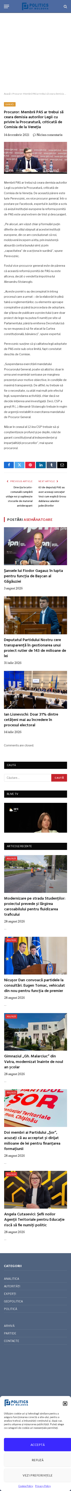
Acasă (7, 93)
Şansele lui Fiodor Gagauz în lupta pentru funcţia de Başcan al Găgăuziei (33, 576)
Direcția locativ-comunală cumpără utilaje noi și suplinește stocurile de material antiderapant (19, 496)
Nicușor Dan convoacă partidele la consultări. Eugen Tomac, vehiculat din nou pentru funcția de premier (34, 985)
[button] (65, 1404)
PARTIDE (10, 1333)
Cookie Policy (25, 1486)
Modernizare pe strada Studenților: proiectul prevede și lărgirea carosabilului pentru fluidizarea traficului (34, 906)
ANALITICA (11, 1278)
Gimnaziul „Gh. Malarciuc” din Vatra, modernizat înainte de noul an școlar (33, 1061)
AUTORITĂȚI (12, 1286)
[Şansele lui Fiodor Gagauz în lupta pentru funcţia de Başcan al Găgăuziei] (35, 546)
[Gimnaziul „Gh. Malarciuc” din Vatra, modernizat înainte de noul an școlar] (35, 1032)
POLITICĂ (11, 858)
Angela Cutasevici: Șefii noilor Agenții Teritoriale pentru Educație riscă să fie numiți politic (34, 1219)
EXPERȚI (10, 104)
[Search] (65, 6)
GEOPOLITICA (13, 1301)
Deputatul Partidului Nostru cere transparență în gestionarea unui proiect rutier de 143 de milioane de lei (35, 648)
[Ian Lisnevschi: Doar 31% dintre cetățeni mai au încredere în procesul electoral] (35, 690)
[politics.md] (35, 6)
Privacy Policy (43, 1486)
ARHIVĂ (9, 1325)
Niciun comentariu (50, 135)
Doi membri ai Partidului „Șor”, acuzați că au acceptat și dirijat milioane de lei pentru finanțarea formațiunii (32, 1141)
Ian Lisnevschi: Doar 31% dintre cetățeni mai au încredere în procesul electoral (31, 720)
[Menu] (6, 6)
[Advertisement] (35, 52)
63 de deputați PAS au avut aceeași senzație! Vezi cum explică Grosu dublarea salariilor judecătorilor (52, 496)
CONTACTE (11, 1341)
